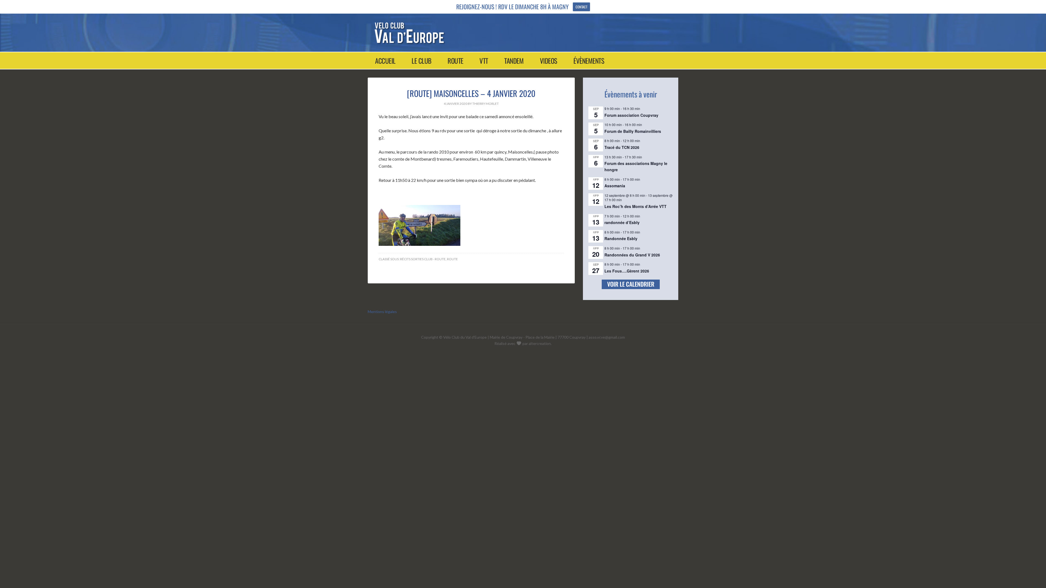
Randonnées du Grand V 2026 (632, 255)
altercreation (540, 343)
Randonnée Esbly (620, 238)
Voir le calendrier (630, 284)
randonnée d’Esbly (622, 222)
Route (452, 259)
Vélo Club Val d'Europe (518, 32)
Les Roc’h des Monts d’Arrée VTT (635, 206)
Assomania (614, 185)
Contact (581, 7)
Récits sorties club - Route (423, 259)
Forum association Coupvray (631, 115)
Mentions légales (382, 311)
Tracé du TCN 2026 (621, 147)
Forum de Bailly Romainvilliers (632, 131)
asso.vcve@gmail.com (607, 337)
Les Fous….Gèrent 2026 (626, 271)
